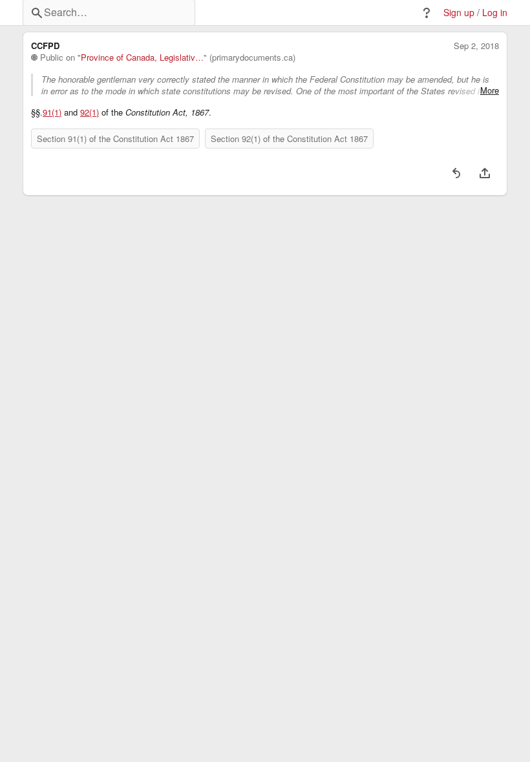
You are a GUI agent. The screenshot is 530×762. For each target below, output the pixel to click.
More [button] (489, 90)
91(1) (52, 112)
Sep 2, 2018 (476, 46)
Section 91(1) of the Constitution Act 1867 (115, 138)
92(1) (89, 112)
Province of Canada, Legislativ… (142, 57)
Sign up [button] (458, 12)
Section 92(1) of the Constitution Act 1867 (289, 138)
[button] (426, 13)
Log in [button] (494, 12)
